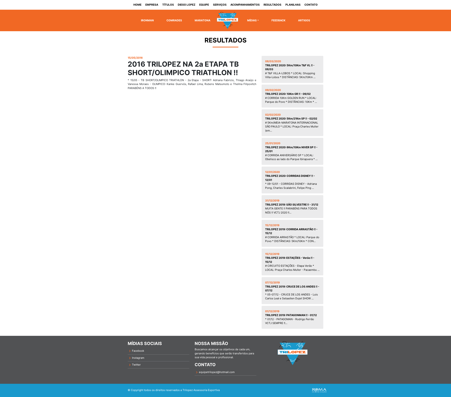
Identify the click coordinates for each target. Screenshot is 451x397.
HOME (137, 4)
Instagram (136, 358)
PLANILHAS (293, 4)
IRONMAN (147, 20)
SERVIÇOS (220, 4)
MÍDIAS (252, 20)
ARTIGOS (304, 20)
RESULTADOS (272, 4)
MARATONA (202, 20)
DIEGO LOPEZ (186, 4)
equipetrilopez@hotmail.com (215, 372)
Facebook (136, 351)
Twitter (134, 365)
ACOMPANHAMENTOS (245, 4)
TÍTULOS (168, 4)
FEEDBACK (278, 20)
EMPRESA (151, 4)
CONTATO (311, 4)
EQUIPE (204, 4)
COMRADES (174, 20)
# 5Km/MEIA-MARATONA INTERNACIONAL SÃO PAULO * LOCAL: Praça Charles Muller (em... (292, 122)
